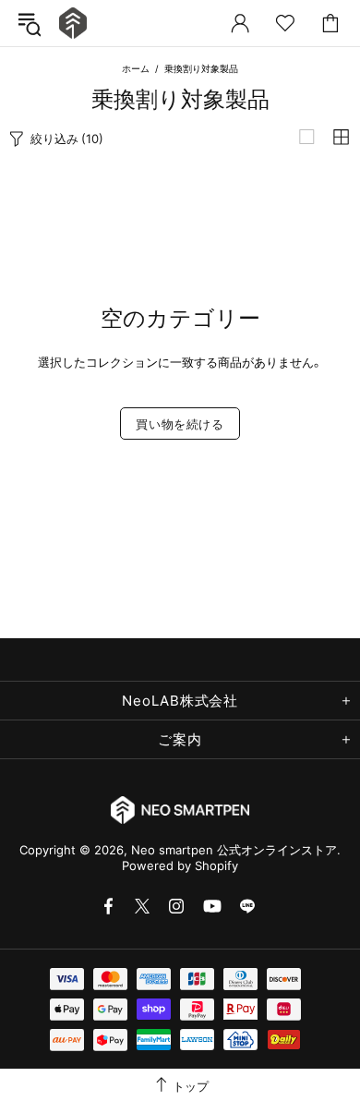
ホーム (136, 68)
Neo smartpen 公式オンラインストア (73, 23)
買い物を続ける (180, 424)
